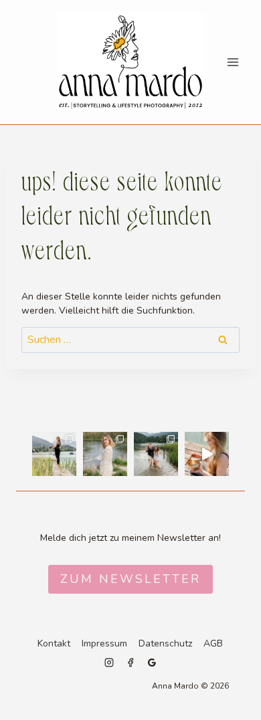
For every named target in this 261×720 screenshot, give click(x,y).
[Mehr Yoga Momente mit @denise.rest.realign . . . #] (54, 454)
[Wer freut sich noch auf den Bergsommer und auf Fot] (156, 454)
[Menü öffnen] (232, 61)
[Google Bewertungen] (152, 662)
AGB (213, 643)
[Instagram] (109, 662)
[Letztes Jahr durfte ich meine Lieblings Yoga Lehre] (207, 454)
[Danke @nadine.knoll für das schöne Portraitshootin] (105, 454)
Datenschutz (165, 643)
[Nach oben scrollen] (248, 518)
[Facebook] (130, 662)
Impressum (104, 643)
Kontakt (53, 643)
